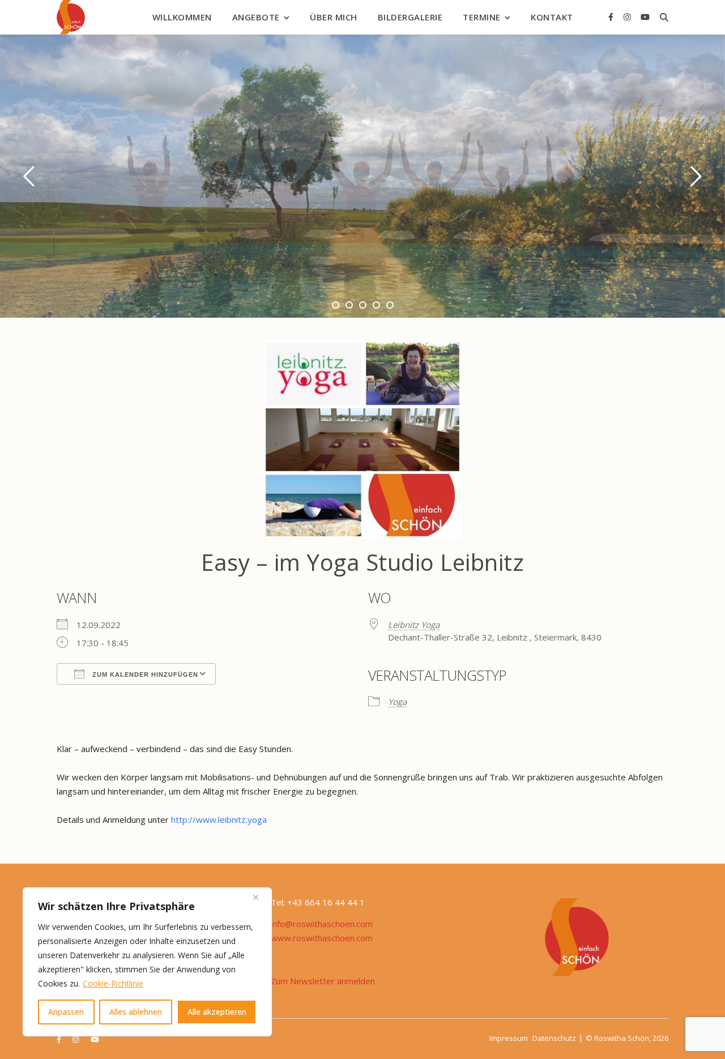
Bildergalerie (410, 17)
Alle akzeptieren (216, 1011)
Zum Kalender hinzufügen (144, 674)
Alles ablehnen (135, 1011)
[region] (147, 961)
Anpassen (66, 1011)
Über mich (333, 17)
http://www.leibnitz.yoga (219, 819)
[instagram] (628, 16)
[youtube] (645, 16)
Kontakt (552, 17)
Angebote (256, 17)
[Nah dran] (260, 897)
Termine (482, 17)
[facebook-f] (612, 16)
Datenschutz (554, 1038)
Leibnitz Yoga (414, 624)
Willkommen (182, 17)
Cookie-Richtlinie (113, 983)
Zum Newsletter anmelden (323, 981)
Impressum (508, 1038)
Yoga (397, 701)
